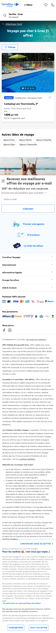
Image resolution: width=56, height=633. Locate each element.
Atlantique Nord (13, 23)
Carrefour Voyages (11, 257)
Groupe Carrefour (10, 280)
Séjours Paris (9, 139)
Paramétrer (16, 627)
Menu (29, 4)
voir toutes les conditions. (36, 339)
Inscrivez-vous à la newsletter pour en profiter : (23, 192)
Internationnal (9, 264)
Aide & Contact (9, 287)
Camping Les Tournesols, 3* (21, 103)
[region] (28, 586)
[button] (28, 15)
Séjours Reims (25, 139)
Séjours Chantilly (43, 139)
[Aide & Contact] (52, 5)
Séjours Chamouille (28, 144)
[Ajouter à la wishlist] (50, 98)
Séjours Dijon (9, 144)
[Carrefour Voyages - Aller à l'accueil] (10, 5)
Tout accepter (38, 627)
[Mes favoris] (46, 5)
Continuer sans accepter (35, 543)
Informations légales (12, 272)
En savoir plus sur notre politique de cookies (22, 603)
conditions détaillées (27, 459)
